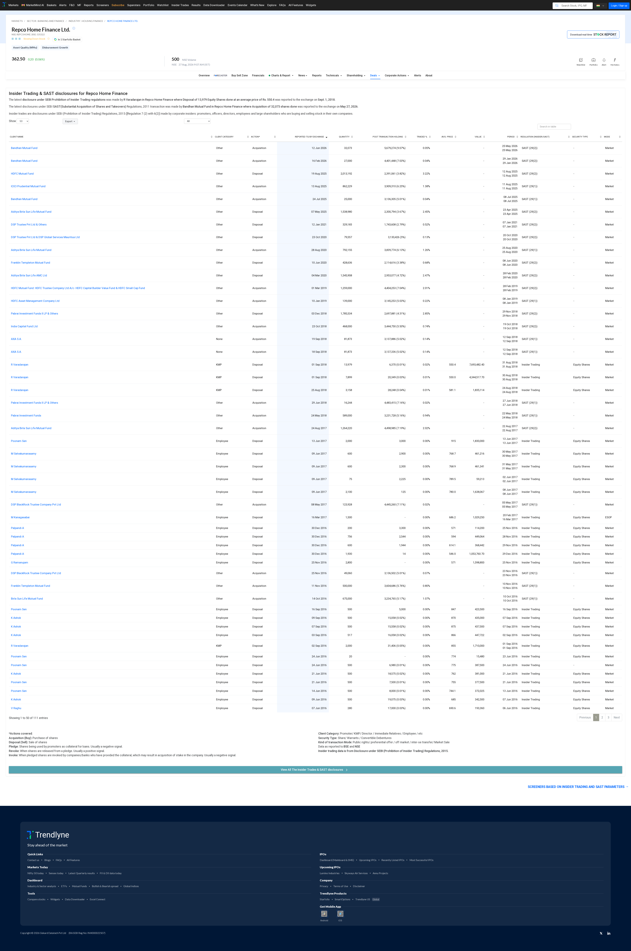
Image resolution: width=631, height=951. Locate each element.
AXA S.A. (16, 339)
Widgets (311, 5)
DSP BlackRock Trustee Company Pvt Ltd (36, 504)
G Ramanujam (19, 562)
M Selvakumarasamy (23, 453)
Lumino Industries (329, 873)
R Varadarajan (19, 364)
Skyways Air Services (356, 873)
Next (617, 717)
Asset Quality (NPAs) (25, 47)
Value (478, 136)
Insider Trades (180, 5)
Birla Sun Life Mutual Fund (27, 598)
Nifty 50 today (35, 873)
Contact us (33, 860)
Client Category (224, 136)
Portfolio (148, 5)
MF (79, 5)
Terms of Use (340, 886)
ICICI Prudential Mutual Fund (28, 186)
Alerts (62, 5)
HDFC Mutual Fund (22, 173)
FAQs (282, 5)
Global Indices (131, 886)
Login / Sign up (619, 5)
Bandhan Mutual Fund (24, 148)
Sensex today (56, 873)
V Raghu (16, 708)
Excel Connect (97, 899)
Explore (271, 5)
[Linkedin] (609, 933)
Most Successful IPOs (421, 860)
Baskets (51, 5)
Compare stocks (36, 899)
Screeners (102, 5)
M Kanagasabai (20, 517)
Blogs (47, 860)
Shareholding (355, 75)
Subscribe (118, 5)
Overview (204, 75)
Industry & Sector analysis (41, 886)
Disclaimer (359, 886)
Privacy (324, 886)
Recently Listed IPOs (392, 860)
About (428, 75)
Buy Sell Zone (240, 75)
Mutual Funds (79, 886)
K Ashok (16, 617)
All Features (296, 5)
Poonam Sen (19, 441)
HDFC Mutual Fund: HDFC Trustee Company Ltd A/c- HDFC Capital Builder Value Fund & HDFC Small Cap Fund (78, 288)
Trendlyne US (367, 899)
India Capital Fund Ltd (24, 326)
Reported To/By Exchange (309, 136)
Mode (607, 136)
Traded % (422, 136)
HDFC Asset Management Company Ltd (35, 300)
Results (196, 5)
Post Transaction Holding (388, 136)
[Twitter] (601, 933)
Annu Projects (380, 873)
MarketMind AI (35, 5)
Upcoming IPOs (367, 860)
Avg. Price (447, 136)
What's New (257, 5)
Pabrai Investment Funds (26, 415)
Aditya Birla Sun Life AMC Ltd (29, 275)
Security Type (580, 136)
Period (511, 136)
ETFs (64, 886)
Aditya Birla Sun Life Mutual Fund (31, 211)
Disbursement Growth (55, 47)
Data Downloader (214, 5)
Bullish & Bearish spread (105, 886)
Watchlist (163, 5)
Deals (374, 75)
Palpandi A (17, 528)
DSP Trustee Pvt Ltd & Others (29, 224)
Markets (13, 5)
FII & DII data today (111, 873)
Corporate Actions (396, 75)
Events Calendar (237, 5)
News (301, 75)
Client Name (16, 136)
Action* (255, 136)
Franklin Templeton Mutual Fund (30, 262)
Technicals (333, 75)
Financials (258, 75)
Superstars (133, 5)
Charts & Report (280, 75)
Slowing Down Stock (34, 38)
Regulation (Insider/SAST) (535, 136)
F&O (71, 5)
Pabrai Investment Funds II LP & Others (34, 313)
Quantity (344, 136)
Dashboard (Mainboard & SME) (337, 860)
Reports (88, 5)
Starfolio (325, 899)
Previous (585, 717)
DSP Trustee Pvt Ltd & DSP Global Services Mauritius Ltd (45, 237)
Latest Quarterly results (81, 873)
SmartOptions (342, 899)
